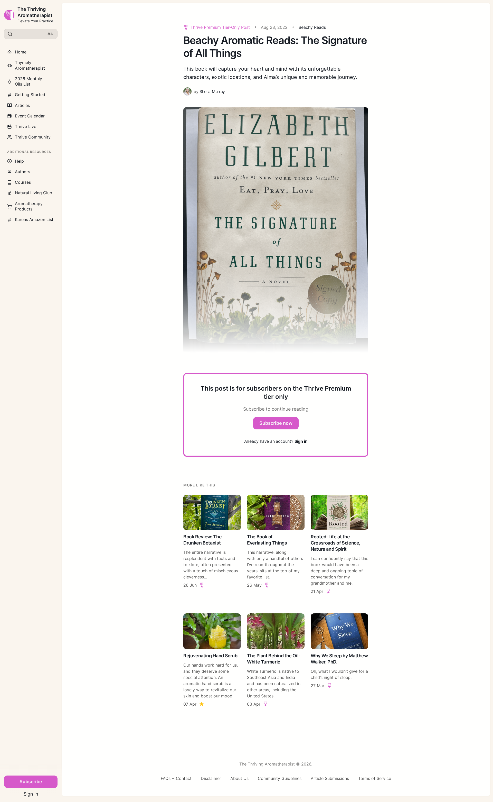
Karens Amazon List (34, 219)
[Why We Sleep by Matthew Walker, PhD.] (339, 660)
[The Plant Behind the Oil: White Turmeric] (276, 660)
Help (19, 161)
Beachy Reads (312, 27)
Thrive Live (25, 126)
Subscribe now (275, 423)
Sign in (31, 794)
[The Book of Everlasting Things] (276, 544)
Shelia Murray (212, 91)
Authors (22, 171)
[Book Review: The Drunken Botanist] (212, 544)
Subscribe (31, 781)
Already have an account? (276, 441)
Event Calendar (30, 115)
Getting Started (30, 94)
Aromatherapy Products (29, 206)
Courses (23, 182)
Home (20, 51)
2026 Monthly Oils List (28, 81)
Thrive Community (33, 137)
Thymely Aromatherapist (30, 65)
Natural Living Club (33, 192)
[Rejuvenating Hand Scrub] (212, 660)
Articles (22, 105)
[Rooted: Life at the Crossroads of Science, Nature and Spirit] (339, 544)
